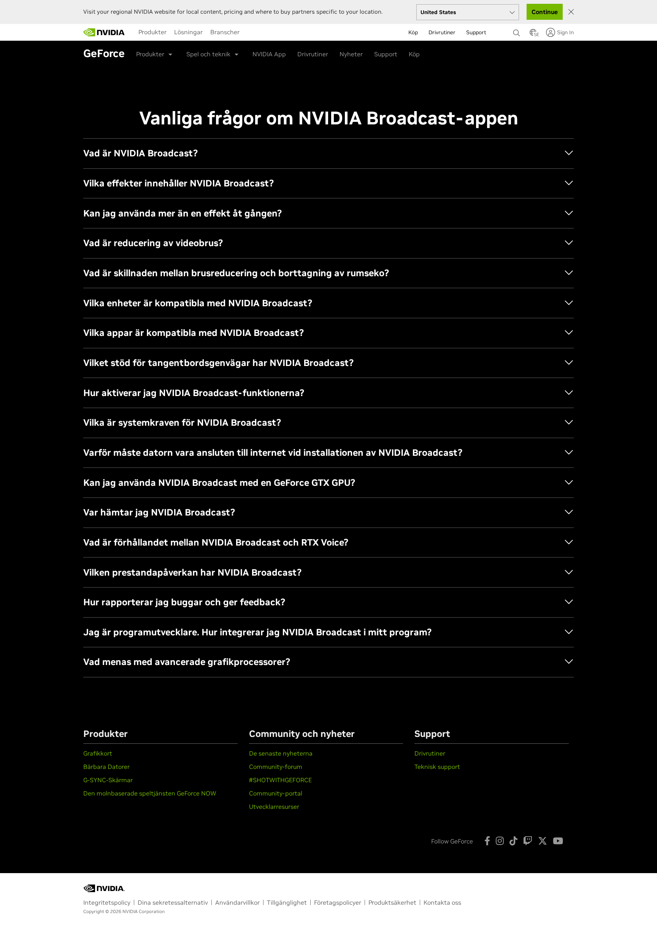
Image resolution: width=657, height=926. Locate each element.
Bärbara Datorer (106, 766)
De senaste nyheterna (281, 753)
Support (385, 54)
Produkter (152, 32)
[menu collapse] (249, 32)
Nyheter (351, 54)
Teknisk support (437, 766)
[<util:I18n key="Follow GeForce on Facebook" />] (487, 840)
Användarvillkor (237, 902)
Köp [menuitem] (413, 32)
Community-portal (275, 793)
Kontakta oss (442, 902)
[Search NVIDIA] (517, 31)
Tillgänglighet (287, 902)
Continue (545, 12)
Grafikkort (97, 753)
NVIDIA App (269, 54)
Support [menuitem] (476, 32)
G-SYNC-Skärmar (108, 780)
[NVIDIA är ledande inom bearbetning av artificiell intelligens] (104, 32)
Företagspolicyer (337, 902)
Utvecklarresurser (274, 806)
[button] (533, 34)
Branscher (225, 32)
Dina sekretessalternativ (173, 902)
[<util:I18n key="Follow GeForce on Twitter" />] (542, 840)
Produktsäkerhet (392, 902)
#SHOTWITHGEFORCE (280, 780)
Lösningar (188, 32)
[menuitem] (152, 32)
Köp (414, 54)
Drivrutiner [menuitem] (441, 32)
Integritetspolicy (106, 902)
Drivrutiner (312, 54)
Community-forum (275, 766)
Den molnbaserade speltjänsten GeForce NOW (149, 793)
